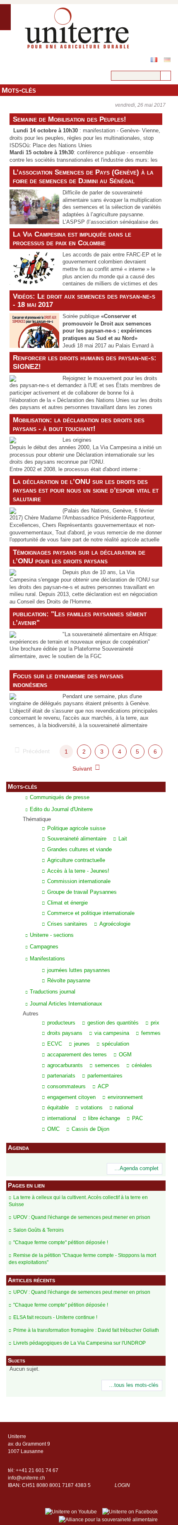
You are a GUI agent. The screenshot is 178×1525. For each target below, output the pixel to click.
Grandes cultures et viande (79, 849)
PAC (137, 1118)
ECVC (54, 1044)
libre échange (104, 1118)
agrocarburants (65, 1065)
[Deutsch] (167, 60)
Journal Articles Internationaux (66, 1004)
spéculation (115, 1044)
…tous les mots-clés (134, 1385)
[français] (154, 60)
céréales (142, 1065)
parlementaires (105, 1076)
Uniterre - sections (52, 935)
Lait (122, 839)
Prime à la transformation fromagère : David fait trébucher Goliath (86, 1330)
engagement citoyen (71, 1097)
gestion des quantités (113, 1023)
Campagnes (44, 946)
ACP (103, 1086)
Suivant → (85, 768)
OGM (125, 1055)
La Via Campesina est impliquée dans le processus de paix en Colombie (72, 238)
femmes (151, 1033)
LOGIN (122, 1485)
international (61, 1118)
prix (155, 1023)
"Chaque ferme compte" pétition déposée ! (60, 1242)
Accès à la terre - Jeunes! (78, 871)
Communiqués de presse (59, 797)
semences (107, 1065)
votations (92, 1108)
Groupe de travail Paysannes (82, 892)
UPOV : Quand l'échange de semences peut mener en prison (81, 1217)
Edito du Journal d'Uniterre (61, 809)
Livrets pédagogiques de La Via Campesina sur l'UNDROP (79, 1343)
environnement (125, 1097)
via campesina (111, 1033)
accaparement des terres (77, 1055)
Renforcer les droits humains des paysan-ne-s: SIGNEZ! (84, 362)
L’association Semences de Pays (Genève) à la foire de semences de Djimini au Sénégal (83, 176)
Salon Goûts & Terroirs (38, 1230)
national (124, 1108)
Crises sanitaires (67, 924)
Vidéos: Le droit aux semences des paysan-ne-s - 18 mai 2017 (84, 300)
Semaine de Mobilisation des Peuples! (69, 119)
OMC (53, 1129)
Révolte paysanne (68, 981)
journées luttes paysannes (78, 970)
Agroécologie (114, 924)
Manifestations (47, 958)
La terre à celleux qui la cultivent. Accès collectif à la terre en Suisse (78, 1201)
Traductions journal (52, 992)
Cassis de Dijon (90, 1129)
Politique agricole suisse (76, 828)
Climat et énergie (67, 903)
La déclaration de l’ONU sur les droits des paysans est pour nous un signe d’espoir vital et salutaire (86, 490)
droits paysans (64, 1033)
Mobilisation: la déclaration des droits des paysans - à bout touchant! (78, 424)
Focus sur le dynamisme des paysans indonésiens (68, 680)
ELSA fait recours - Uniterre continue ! (55, 1317)
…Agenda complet (136, 1168)
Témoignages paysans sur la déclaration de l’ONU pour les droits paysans (79, 556)
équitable (58, 1108)
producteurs (61, 1023)
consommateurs (66, 1086)
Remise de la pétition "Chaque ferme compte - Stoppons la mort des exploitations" (82, 1258)
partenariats (61, 1076)
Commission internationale (79, 881)
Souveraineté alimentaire (76, 839)
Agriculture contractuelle (76, 860)
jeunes (82, 1044)
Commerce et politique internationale (91, 913)
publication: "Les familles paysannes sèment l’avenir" (80, 618)
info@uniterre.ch (26, 1478)
